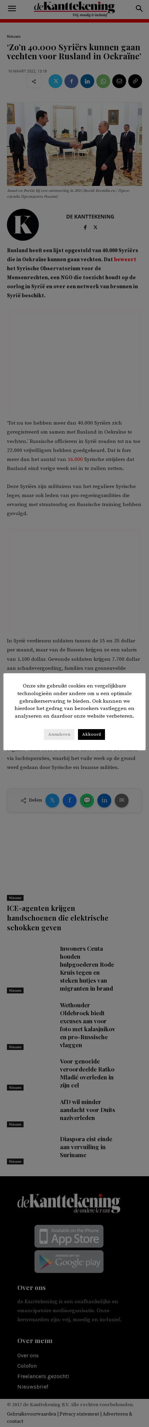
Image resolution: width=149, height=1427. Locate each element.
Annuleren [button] (59, 734)
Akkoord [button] (91, 734)
